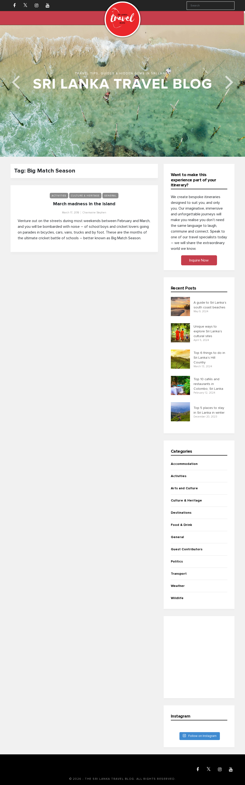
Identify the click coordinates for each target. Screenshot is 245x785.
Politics (177, 567)
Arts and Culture (184, 494)
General (110, 201)
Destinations (181, 518)
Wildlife (177, 604)
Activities (59, 201)
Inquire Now (199, 266)
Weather (178, 592)
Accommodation (184, 470)
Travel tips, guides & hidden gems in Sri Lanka (122, 79)
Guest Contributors (186, 555)
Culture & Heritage (85, 201)
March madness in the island (84, 209)
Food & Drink (181, 531)
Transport (179, 579)
